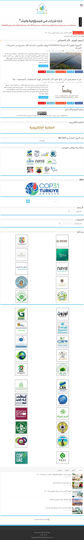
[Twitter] (43, 535)
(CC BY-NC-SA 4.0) (22, 115)
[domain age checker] (42, 519)
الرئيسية (79, 36)
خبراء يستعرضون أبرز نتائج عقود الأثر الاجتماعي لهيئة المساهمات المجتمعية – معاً (47, 79)
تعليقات (67, 470)
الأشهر (73, 470)
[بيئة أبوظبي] (42, 8)
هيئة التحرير (77, 50)
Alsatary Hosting (45, 532)
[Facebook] (44, 535)
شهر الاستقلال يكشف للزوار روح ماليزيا (60, 499)
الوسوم (60, 470)
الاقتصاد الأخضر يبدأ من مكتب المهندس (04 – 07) (58, 33)
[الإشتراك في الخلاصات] (1, 40)
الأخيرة (80, 470)
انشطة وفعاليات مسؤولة (56, 82)
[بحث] (28, 201)
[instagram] (40, 535)
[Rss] (46, 535)
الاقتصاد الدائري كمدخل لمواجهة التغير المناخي (58, 508)
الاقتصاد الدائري (58, 50)
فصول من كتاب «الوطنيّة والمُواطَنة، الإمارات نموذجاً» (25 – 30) (54, 474)
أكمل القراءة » (43, 66)
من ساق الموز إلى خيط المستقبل (62, 483)
